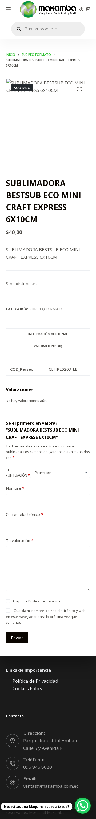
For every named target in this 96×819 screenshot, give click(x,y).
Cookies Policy (27, 688)
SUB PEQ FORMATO (47, 309)
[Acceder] (81, 9)
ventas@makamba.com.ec (50, 786)
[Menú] (8, 9)
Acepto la (38, 601)
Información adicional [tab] (48, 334)
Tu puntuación (18, 473)
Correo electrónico (24, 514)
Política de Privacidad (35, 681)
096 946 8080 (37, 767)
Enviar (17, 637)
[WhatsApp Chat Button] (83, 806)
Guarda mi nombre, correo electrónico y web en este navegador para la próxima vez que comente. (46, 616)
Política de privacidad (45, 601)
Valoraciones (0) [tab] (48, 346)
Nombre (15, 488)
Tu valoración (19, 540)
